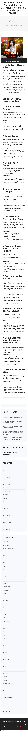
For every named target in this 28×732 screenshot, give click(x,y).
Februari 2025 (6, 515)
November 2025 (7, 484)
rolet (4, 604)
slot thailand (6, 687)
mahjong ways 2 (7, 586)
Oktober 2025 (6, 487)
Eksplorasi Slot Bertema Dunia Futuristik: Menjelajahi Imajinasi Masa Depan (13, 438)
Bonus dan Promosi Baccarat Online (14, 66)
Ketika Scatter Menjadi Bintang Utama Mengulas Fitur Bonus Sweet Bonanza (12, 416)
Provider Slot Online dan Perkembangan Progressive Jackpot (13, 421)
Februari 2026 (6, 477)
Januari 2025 (6, 519)
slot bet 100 (6, 642)
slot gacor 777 (6, 666)
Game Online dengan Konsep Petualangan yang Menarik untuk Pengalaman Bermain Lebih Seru (13, 432)
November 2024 (7, 526)
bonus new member (8, 548)
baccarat (5, 225)
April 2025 (5, 508)
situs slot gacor (6, 631)
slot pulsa (5, 676)
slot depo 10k (6, 656)
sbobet (4, 611)
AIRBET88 (5, 541)
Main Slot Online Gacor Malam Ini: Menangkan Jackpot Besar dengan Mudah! (13, 7)
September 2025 (7, 491)
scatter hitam (6, 617)
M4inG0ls (5, 60)
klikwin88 (5, 579)
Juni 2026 (5, 474)
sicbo (4, 624)
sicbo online (5, 628)
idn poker (5, 566)
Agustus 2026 (6, 467)
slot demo (5, 652)
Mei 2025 (5, 505)
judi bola (5, 576)
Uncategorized (13, 60)
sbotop (4, 614)
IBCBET (4, 562)
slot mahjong (6, 673)
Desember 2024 (7, 522)
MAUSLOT (5, 597)
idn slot (4, 569)
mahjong (5, 583)
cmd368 (5, 559)
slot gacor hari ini (7, 669)
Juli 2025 (5, 498)
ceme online (6, 552)
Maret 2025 (6, 512)
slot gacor (5, 663)
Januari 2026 (6, 481)
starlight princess (7, 707)
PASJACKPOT (6, 600)
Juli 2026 (5, 470)
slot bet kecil (6, 649)
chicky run (5, 555)
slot (4, 635)
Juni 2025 (5, 501)
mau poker (5, 593)
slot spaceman (6, 683)
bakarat (12, 61)
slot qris (5, 680)
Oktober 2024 (6, 529)
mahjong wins (6, 590)
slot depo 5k (6, 659)
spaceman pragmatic (8, 697)
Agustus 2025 (6, 494)
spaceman (5, 694)
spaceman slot (6, 701)
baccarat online (6, 545)
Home (7, 25)
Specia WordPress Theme (17, 726)
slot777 (4, 690)
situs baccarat (17, 61)
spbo (4, 704)
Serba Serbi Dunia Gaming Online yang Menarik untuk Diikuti (12, 426)
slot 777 (5, 638)
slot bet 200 (6, 645)
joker (4, 573)
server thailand (6, 621)
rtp (3, 607)
